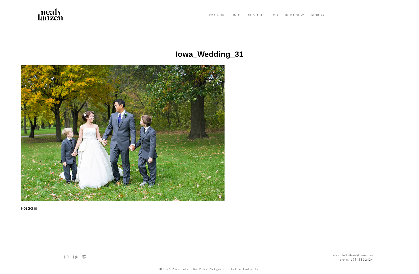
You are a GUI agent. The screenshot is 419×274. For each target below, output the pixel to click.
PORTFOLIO (217, 15)
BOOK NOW (294, 15)
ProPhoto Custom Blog (245, 269)
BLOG (274, 15)
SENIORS (317, 15)
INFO (237, 15)
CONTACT (255, 15)
